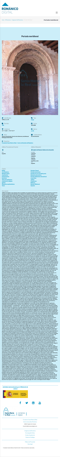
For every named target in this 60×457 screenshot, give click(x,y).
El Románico (8, 20)
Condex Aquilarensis (30, 435)
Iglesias (3, 182)
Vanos (3, 185)
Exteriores (4, 178)
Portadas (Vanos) (35, 170)
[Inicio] (15, 8)
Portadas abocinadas (35, 172)
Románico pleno (5, 173)
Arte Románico (5, 172)
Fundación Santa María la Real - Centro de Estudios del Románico (17, 143)
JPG (3, 125)
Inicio (3, 20)
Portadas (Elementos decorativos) (39, 176)
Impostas (33, 185)
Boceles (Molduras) (35, 184)
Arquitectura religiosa (7, 181)
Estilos (3, 170)
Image (32, 119)
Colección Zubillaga (30, 437)
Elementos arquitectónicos (8, 184)
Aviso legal (30, 444)
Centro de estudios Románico (30, 421)
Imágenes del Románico (30, 430)
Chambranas (34, 181)
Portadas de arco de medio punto (38, 173)
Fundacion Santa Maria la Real (30, 419)
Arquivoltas (33, 178)
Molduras (33, 182)
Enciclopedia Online (30, 433)
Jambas (32, 179)
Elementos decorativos (36, 175)
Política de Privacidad (30, 442)
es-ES (32, 131)
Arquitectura (5, 175)
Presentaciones (5, 176)
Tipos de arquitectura (7, 179)
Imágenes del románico (17, 20)
